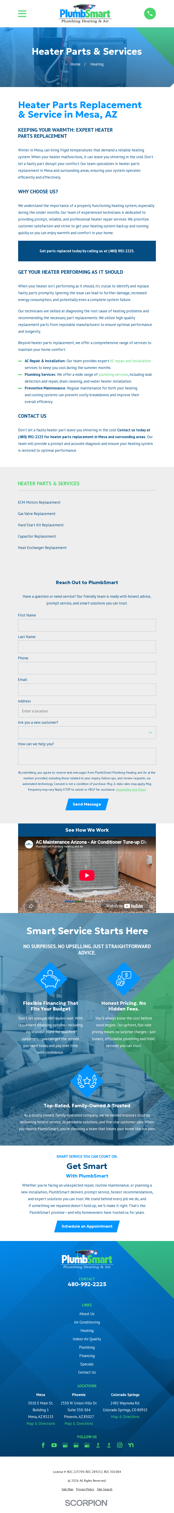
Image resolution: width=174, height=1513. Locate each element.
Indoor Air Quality (87, 1338)
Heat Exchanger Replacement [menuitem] (42, 547)
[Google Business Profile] (65, 1445)
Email (22, 679)
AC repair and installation (130, 360)
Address (24, 701)
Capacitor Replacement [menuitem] (37, 536)
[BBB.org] (98, 1445)
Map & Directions (41, 1423)
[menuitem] (67, 1489)
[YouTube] (54, 1445)
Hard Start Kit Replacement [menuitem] (41, 524)
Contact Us (87, 1372)
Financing (87, 1355)
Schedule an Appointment (87, 1226)
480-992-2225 (87, 1284)
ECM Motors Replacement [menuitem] (39, 502)
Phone (23, 658)
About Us (86, 1313)
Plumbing (87, 1347)
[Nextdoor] (130, 1445)
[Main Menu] (22, 14)
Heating (87, 1330)
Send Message (87, 804)
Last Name (27, 636)
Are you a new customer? (38, 722)
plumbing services (113, 374)
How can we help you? (36, 744)
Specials (87, 1364)
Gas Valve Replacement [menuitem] (37, 513)
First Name (27, 615)
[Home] (85, 14)
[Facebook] (43, 1445)
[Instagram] (119, 1445)
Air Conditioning (87, 1322)
